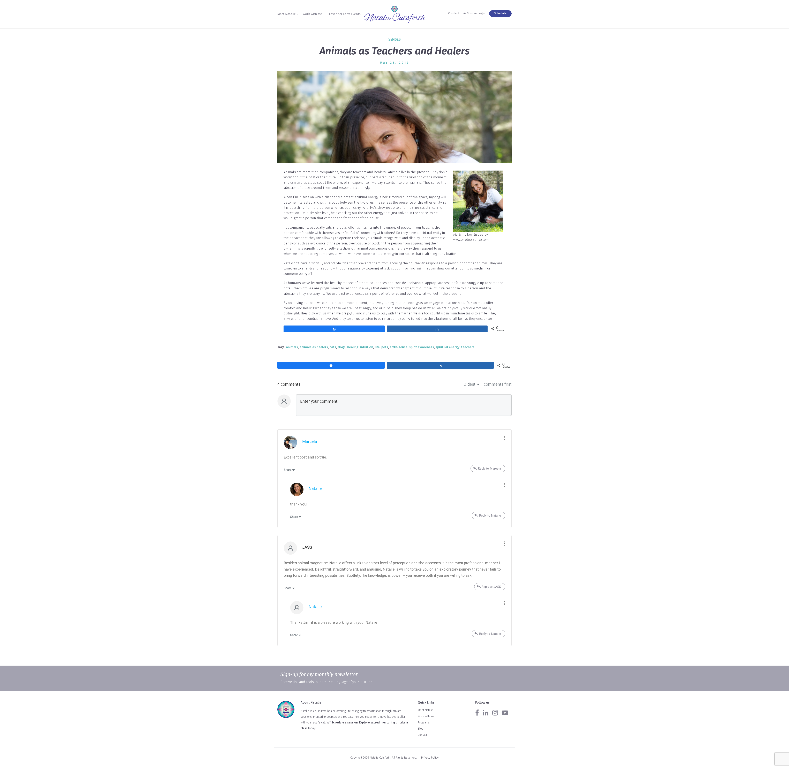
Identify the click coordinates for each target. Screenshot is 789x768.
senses (394, 39)
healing (353, 347)
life (377, 347)
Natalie (315, 488)
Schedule (500, 13)
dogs (342, 347)
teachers (467, 347)
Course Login (476, 13)
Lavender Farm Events (345, 14)
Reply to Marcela (489, 468)
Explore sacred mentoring (377, 722)
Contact (453, 13)
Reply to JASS (491, 587)
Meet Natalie (426, 710)
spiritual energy (447, 347)
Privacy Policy (430, 757)
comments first (498, 384)
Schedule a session (344, 722)
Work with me (426, 716)
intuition (366, 347)
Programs (424, 722)
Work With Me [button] (313, 14)
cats (333, 347)
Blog (420, 728)
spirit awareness (421, 347)
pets (384, 347)
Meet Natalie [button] (286, 14)
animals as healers (314, 347)
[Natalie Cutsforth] (394, 18)
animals (292, 347)
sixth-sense (398, 347)
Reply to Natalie (490, 515)
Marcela (309, 441)
